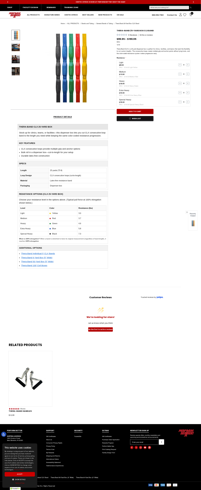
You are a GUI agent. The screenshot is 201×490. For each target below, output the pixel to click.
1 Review (22, 409)
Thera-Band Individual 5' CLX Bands (38, 253)
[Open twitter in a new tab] (136, 447)
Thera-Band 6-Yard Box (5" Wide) (36, 257)
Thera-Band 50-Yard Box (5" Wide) (37, 261)
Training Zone (71, 7)
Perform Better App (108, 446)
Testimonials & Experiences (55, 466)
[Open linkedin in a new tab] (149, 447)
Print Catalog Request (109, 449)
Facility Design (30, 7)
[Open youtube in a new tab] (145, 447)
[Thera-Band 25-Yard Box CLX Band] (193, 223)
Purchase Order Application (111, 440)
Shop (9, 7)
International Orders (52, 459)
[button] (20, 479)
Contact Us (172, 15)
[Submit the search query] (190, 7)
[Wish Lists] (184, 15)
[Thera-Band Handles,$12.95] (30, 378)
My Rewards (50, 453)
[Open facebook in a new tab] (131, 447)
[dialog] (19, 465)
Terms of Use (50, 449)
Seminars (51, 7)
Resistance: (121, 58)
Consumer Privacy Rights (54, 443)
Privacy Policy (50, 446)
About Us (49, 440)
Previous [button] (7, 2)
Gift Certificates (51, 436)
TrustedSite (77, 436)
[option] (193, 224)
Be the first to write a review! (100, 329)
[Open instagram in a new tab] (140, 447)
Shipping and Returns (53, 456)
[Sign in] (179, 14)
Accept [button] (19, 474)
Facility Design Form (108, 453)
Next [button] (193, 2)
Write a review (146, 35)
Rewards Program (108, 443)
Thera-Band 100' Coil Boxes (34, 265)
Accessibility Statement (53, 462)
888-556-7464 (158, 15)
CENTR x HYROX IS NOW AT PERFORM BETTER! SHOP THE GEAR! (100, 2)
